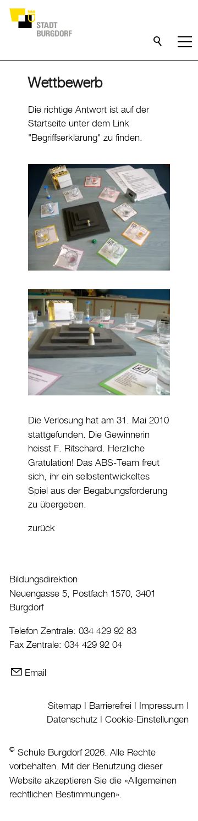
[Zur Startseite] (40, 21)
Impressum (161, 706)
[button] (185, 42)
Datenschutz (72, 720)
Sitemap (64, 706)
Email (35, 673)
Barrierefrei (110, 706)
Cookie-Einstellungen (147, 720)
